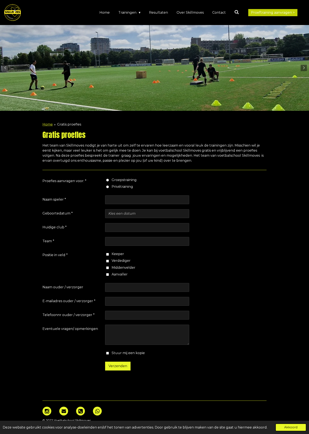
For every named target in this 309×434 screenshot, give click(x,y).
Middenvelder (123, 268)
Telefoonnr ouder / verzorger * (68, 315)
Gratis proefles (69, 124)
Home (47, 124)
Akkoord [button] (290, 427)
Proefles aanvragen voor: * (64, 181)
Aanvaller (120, 274)
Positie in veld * (55, 255)
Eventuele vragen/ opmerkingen (70, 329)
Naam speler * (54, 199)
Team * (48, 241)
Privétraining (122, 187)
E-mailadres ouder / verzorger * (68, 301)
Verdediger (121, 261)
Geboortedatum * (57, 213)
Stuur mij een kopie (128, 353)
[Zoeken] (237, 12)
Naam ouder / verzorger (62, 287)
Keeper (118, 254)
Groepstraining (124, 180)
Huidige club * (54, 227)
